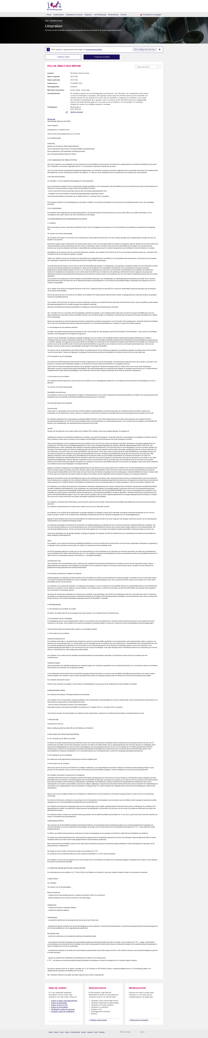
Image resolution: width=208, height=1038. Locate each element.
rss (132, 1032)
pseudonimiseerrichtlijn (94, 49)
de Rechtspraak (100, 15)
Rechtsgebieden (53, 87)
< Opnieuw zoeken (63, 57)
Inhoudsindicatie (53, 93)
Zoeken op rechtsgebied (59, 1007)
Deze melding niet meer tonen (144, 49)
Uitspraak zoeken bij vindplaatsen (63, 1011)
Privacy (62, 1032)
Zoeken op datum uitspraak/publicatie (64, 1001)
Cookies (67, 1032)
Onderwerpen (58, 15)
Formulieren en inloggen (152, 15)
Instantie (50, 73)
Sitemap (56, 1032)
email (135, 1032)
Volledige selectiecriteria (98, 1020)
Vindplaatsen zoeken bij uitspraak (63, 1009)
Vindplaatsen (52, 107)
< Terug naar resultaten (102, 57)
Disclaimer (102, 1032)
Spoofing (83, 1032)
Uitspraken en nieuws (74, 15)
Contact (124, 15)
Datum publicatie (53, 80)
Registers (88, 15)
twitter (147, 1032)
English (51, 1032)
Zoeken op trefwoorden (59, 1003)
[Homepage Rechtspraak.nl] (54, 5)
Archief (96, 1032)
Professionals (113, 15)
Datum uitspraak (53, 76)
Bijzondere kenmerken (55, 90)
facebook (150, 1032)
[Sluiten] (159, 49)
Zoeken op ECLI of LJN (59, 1005)
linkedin (156, 1032)
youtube (159, 1032)
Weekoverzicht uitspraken (139, 1020)
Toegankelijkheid (75, 1032)
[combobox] (148, 66)
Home (49, 15)
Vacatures (90, 1032)
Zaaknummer (52, 83)
